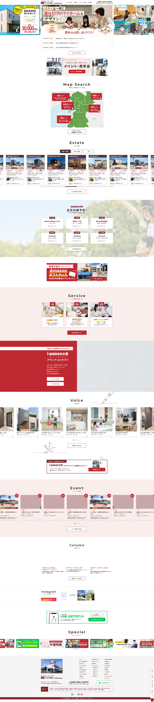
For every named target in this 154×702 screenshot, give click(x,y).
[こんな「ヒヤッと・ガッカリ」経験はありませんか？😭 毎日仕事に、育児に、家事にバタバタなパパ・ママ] (90, 595)
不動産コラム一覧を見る (76, 578)
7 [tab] (81, 33)
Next (113, 20)
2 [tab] (74, 33)
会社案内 (106, 667)
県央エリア (95, 672)
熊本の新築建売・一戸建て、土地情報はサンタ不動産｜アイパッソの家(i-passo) (51, 2)
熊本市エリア (95, 667)
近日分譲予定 (82, 672)
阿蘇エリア (95, 676)
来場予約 (81, 667)
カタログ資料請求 (82, 669)
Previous (40, 20)
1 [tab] (72, 33)
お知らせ (106, 674)
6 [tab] (79, 33)
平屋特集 (81, 676)
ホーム (80, 659)
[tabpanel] (77, 20)
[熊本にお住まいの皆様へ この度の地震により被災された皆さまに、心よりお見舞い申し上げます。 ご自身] (64, 595)
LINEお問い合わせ (106, 682)
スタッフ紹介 (107, 672)
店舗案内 (90, 2)
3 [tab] (75, 33)
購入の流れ (81, 663)
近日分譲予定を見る (76, 249)
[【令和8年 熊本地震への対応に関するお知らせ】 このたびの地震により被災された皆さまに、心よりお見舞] (72, 595)
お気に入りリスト (95, 661)
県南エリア (95, 674)
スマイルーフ (81, 678)
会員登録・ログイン (95, 659)
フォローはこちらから (48, 599)
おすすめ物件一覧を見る (76, 191)
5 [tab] (78, 33)
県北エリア (95, 669)
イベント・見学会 (82, 665)
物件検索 (75, 2)
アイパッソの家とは (83, 2)
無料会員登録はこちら (77, 332)
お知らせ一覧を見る (76, 53)
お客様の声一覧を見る (77, 445)
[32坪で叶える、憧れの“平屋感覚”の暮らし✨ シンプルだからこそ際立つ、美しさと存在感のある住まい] (81, 595)
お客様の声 (107, 663)
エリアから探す (69, 2)
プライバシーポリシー (109, 676)
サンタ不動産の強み (55, 384)
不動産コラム (107, 661)
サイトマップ (107, 678)
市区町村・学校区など (76, 131)
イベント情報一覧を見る (76, 529)
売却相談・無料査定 (108, 659)
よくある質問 (107, 665)
